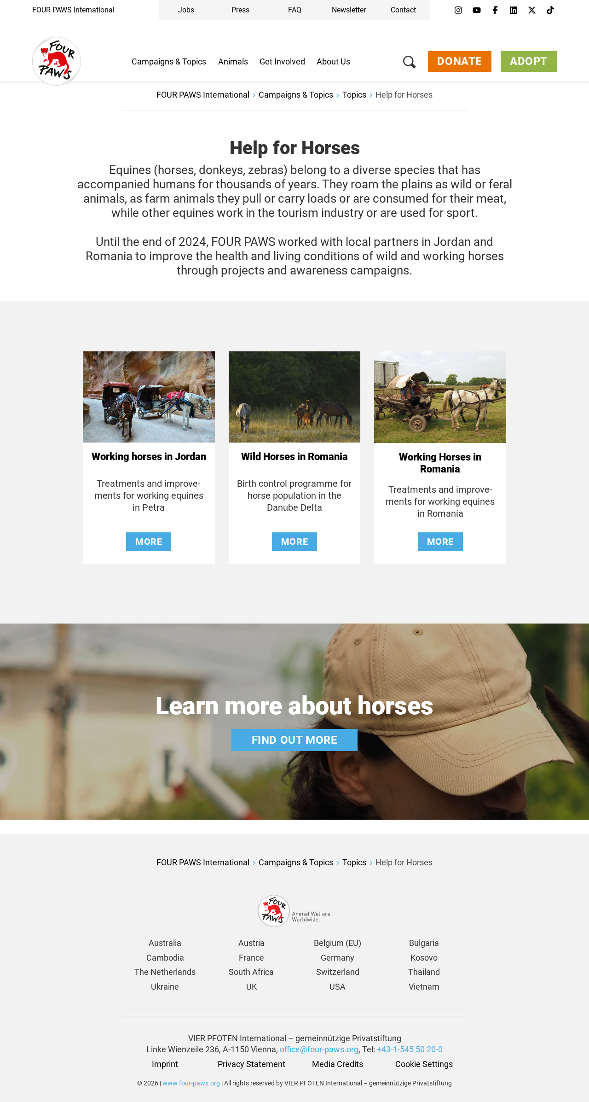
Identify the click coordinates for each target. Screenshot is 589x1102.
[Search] (409, 63)
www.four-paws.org (191, 1083)
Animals (233, 61)
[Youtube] (476, 10)
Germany (337, 957)
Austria (251, 943)
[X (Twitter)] (531, 10)
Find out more (295, 739)
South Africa (251, 972)
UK (251, 986)
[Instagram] (458, 10)
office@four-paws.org (319, 1049)
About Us (333, 61)
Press (240, 10)
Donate (459, 61)
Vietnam (424, 986)
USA (337, 986)
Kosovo (424, 957)
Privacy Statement (251, 1064)
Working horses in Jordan (149, 456)
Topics (354, 94)
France (251, 957)
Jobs (186, 10)
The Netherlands (165, 972)
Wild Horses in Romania (294, 456)
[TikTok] (550, 10)
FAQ (294, 10)
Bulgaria (424, 943)
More (148, 541)
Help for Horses (404, 94)
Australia (165, 943)
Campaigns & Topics (169, 61)
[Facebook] (495, 10)
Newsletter (349, 10)
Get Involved (282, 61)
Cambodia (165, 957)
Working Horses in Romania (440, 463)
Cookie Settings (424, 1064)
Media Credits (337, 1064)
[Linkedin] (513, 10)
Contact (403, 10)
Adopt (529, 61)
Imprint (165, 1064)
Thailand (424, 972)
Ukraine (165, 986)
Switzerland (337, 972)
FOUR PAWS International (73, 10)
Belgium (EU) (337, 943)
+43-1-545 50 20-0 (410, 1049)
